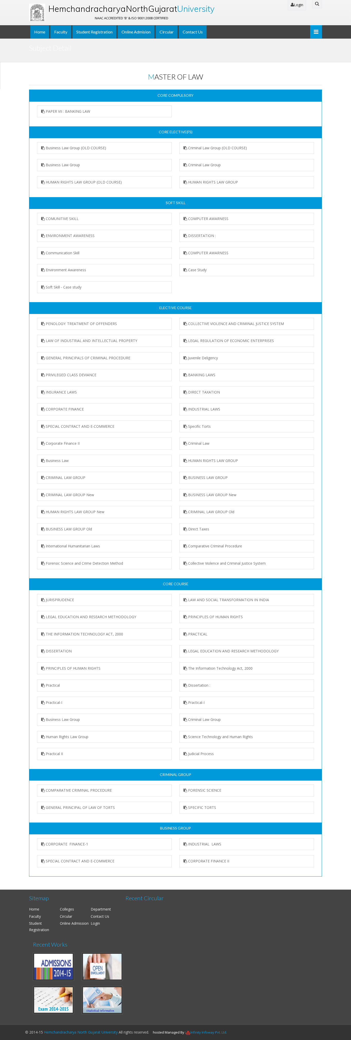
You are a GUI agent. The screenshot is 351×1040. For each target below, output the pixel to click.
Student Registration (94, 31)
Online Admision (136, 31)
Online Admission (74, 923)
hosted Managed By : (169, 1032)
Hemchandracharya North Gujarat (131, 9)
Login (298, 4)
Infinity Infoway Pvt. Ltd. (208, 1032)
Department (101, 909)
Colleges (67, 909)
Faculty (60, 31)
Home (39, 31)
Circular (167, 31)
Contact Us (193, 31)
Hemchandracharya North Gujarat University (81, 1032)
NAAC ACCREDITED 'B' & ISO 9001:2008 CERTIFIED (131, 18)
